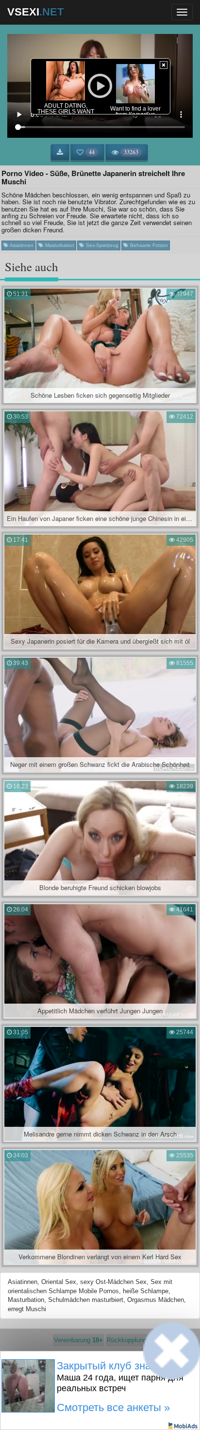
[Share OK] (91, 1408)
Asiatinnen (21, 245)
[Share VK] (75, 1408)
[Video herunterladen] (59, 152)
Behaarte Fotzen (148, 245)
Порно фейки (57, 1376)
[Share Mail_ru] (124, 1408)
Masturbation (59, 245)
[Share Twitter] (108, 1408)
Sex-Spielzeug (101, 245)
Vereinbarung (78, 1340)
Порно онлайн (141, 1376)
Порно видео (98, 1376)
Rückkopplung (127, 1340)
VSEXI (35, 12)
